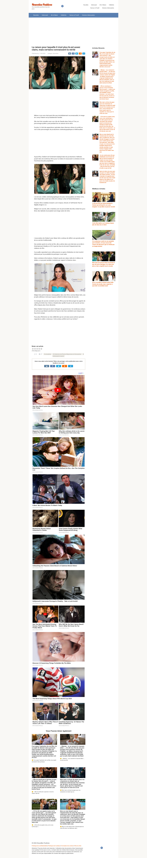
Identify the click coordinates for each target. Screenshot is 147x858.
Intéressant (94, 5)
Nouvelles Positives (42, 4)
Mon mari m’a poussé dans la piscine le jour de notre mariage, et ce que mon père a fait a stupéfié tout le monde (103, 264)
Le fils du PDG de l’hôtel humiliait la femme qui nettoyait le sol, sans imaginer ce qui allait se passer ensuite (103, 205)
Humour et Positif (94, 8)
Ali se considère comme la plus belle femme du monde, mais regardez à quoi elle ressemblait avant (102, 284)
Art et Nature (103, 5)
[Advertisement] (73, 30)
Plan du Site (77, 846)
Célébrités (111, 5)
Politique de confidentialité (39, 846)
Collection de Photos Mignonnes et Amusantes (67, 354)
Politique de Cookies (54, 846)
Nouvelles (85, 5)
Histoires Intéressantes (108, 8)
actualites (48, 354)
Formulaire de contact (67, 846)
